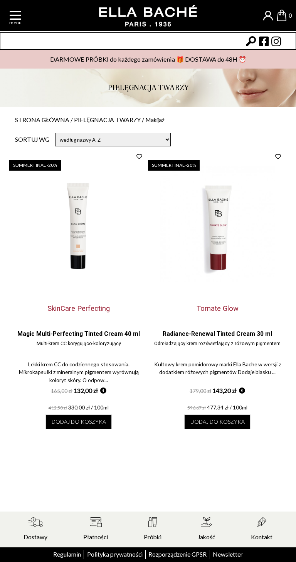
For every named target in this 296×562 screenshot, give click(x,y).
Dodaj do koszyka (79, 421)
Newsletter (228, 554)
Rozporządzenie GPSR (177, 554)
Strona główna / (44, 119)
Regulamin (67, 554)
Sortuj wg (32, 139)
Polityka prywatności (115, 554)
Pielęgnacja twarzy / (109, 119)
